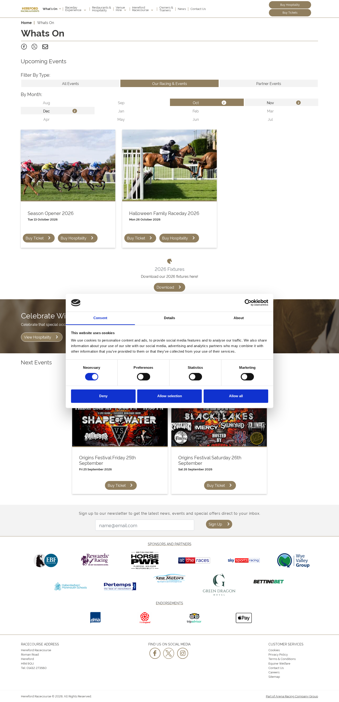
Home (26, 22)
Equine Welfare (279, 663)
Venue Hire (120, 8)
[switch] (143, 377)
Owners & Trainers (166, 8)
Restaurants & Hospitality (101, 8)
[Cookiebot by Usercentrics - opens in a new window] (248, 302)
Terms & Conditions (282, 659)
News (182, 8)
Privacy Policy (278, 654)
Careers (274, 672)
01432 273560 (37, 668)
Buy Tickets (289, 12)
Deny (103, 396)
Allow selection (169, 396)
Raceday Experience (73, 8)
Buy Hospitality (290, 4)
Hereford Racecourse (140, 8)
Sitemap (274, 676)
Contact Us (198, 8)
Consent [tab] (100, 318)
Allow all (236, 396)
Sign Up (215, 523)
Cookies (274, 650)
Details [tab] (169, 318)
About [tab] (239, 318)
